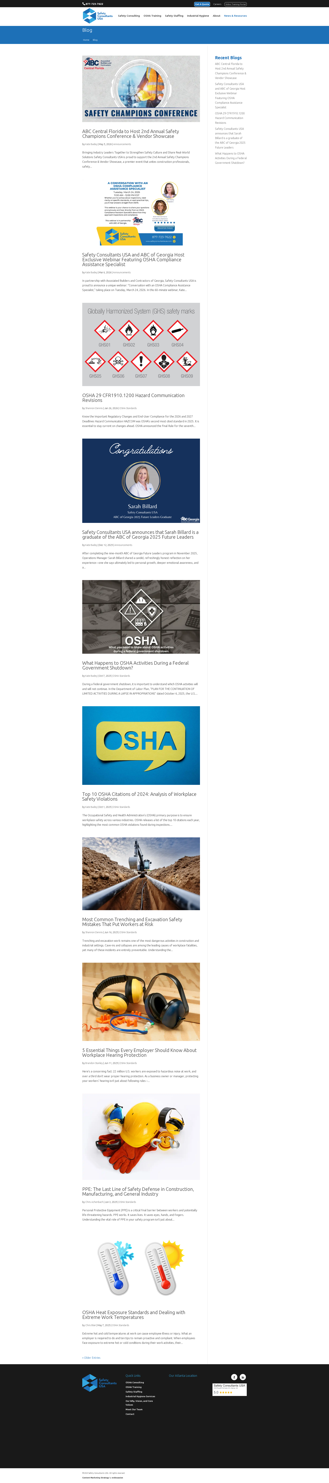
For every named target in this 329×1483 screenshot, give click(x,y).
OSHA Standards (128, 408)
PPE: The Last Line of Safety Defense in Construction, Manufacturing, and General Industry (138, 1191)
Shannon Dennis (94, 408)
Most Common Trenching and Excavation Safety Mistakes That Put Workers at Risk (132, 922)
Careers (217, 4)
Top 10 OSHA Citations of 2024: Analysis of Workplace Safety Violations (139, 796)
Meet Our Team (134, 1409)
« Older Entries (91, 1357)
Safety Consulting (129, 16)
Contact (130, 1414)
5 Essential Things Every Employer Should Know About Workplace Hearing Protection (139, 1052)
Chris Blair (90, 1325)
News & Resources (235, 16)
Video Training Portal (236, 4)
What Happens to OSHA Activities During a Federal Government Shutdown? (135, 665)
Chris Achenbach (94, 1202)
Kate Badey (91, 144)
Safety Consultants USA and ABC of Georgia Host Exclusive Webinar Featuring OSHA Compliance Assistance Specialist (133, 259)
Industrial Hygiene (198, 16)
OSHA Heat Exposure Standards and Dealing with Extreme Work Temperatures (133, 1315)
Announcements (122, 144)
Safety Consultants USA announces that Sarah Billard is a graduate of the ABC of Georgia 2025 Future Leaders (140, 534)
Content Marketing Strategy (95, 1478)
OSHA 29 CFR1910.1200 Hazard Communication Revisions (133, 398)
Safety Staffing (174, 16)
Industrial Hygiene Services (140, 1396)
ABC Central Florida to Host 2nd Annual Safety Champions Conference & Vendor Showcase (130, 134)
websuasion (117, 1478)
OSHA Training (152, 16)
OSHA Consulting (135, 1382)
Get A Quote (202, 4)
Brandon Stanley (94, 1063)
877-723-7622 (94, 3)
